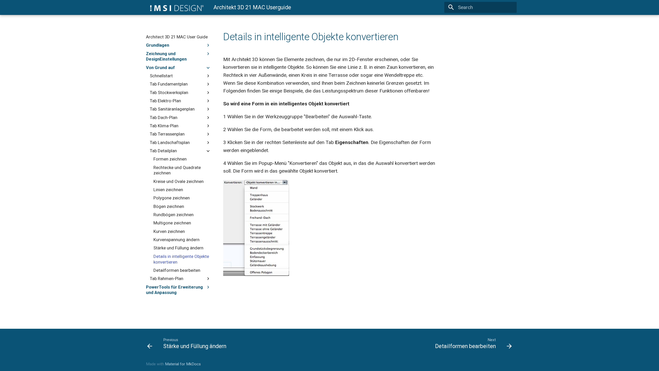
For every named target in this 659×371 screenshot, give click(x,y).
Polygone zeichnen (171, 197)
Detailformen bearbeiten (176, 270)
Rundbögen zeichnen (173, 214)
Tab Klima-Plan (164, 125)
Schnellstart (161, 75)
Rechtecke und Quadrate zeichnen (177, 170)
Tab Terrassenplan (167, 134)
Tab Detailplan (163, 150)
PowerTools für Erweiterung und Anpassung (174, 289)
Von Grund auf (160, 67)
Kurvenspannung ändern (176, 239)
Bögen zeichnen (168, 206)
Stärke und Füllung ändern (178, 247)
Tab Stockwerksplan (169, 92)
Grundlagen (157, 45)
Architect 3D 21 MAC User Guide (177, 36)
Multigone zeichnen (172, 222)
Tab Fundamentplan (169, 84)
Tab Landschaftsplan (170, 142)
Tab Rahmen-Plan (166, 278)
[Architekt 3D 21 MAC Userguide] (175, 7)
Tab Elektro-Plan (165, 100)
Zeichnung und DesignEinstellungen (166, 56)
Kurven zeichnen (169, 231)
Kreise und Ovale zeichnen (178, 181)
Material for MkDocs (183, 364)
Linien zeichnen (168, 189)
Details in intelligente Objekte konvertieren (181, 259)
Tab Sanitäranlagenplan (172, 109)
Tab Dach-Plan (163, 117)
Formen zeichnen (170, 159)
